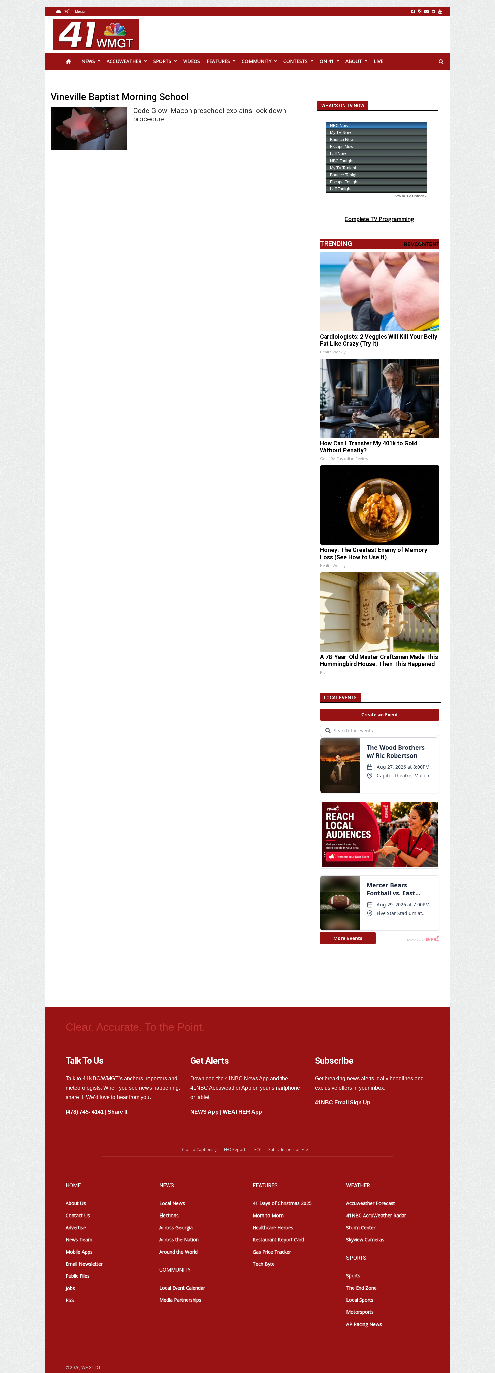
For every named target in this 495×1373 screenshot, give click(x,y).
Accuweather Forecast (370, 1203)
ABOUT (353, 61)
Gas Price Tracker (272, 1251)
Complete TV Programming (379, 219)
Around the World (178, 1251)
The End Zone (361, 1287)
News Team (79, 1239)
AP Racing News (364, 1324)
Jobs (70, 1288)
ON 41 (327, 61)
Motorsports (360, 1312)
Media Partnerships (180, 1300)
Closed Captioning (199, 1149)
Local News (172, 1203)
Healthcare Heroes (273, 1227)
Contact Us (78, 1215)
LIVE (378, 61)
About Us (76, 1203)
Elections (169, 1215)
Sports (353, 1275)
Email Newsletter (84, 1264)
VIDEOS (191, 61)
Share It (117, 1112)
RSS (70, 1300)
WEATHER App (242, 1112)
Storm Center (360, 1227)
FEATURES (218, 61)
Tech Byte (264, 1264)
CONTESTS (295, 61)
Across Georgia (176, 1227)
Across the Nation (179, 1239)
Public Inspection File (288, 1149)
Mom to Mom (268, 1215)
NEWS (88, 61)
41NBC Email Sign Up (342, 1102)
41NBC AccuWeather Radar (376, 1215)
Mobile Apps (79, 1251)
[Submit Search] (441, 62)
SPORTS (162, 61)
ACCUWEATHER (124, 61)
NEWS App (204, 1112)
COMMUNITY (256, 61)
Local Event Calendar (182, 1287)
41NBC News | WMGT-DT (96, 34)
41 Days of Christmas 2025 (282, 1203)
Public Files (78, 1276)
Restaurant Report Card (278, 1239)
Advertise (76, 1227)
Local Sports (359, 1300)
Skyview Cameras (365, 1239)
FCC (258, 1149)
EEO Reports (236, 1149)
